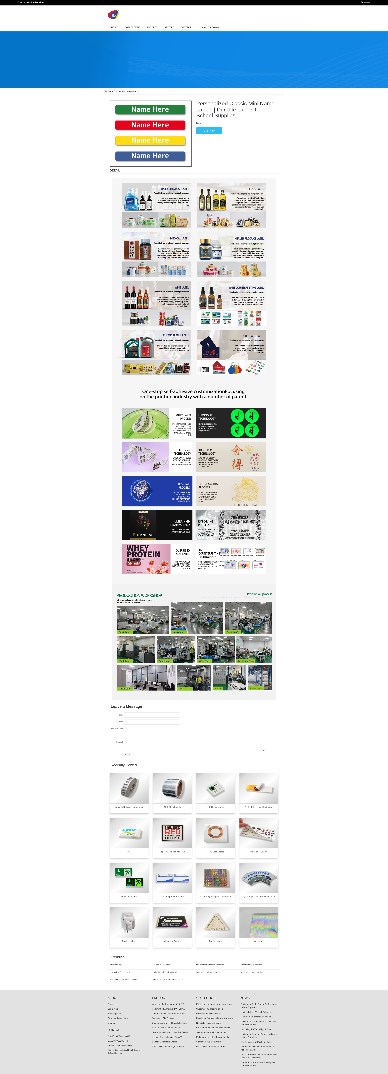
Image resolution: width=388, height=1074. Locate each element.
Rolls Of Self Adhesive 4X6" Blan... (168, 1009)
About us (112, 1004)
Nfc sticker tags (116, 965)
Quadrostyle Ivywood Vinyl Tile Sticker (170, 1032)
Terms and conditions (118, 1018)
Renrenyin (366, 2)
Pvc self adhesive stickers (208, 1013)
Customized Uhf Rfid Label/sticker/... (169, 1023)
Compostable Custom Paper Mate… (169, 1013)
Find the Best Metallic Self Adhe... (257, 1016)
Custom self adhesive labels (209, 1009)
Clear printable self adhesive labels (213, 1027)
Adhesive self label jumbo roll (165, 972)
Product (117, 91)
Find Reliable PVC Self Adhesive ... (257, 1012)
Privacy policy (114, 1013)
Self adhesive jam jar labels (250, 965)
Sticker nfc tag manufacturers (210, 1041)
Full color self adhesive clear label (210, 965)
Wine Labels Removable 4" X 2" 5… (169, 1004)
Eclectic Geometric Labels (164, 1041)
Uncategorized (130, 91)
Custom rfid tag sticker (162, 965)
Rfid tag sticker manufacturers (210, 1046)
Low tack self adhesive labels (122, 972)
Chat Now (209, 130)
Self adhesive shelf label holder (211, 1032)
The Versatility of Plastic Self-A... (256, 1042)
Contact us (113, 1009)
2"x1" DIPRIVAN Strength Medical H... (170, 1046)
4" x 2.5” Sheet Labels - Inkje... (167, 1027)
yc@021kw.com (121, 1041)
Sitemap (111, 1023)
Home (108, 91)
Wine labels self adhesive (206, 972)
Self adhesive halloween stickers (123, 979)
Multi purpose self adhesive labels (212, 1037)
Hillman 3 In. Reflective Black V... (167, 1037)
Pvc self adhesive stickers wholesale (168, 979)
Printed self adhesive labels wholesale (214, 1004)
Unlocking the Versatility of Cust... (257, 1029)
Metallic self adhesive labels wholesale (214, 1018)
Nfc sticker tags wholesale (208, 1023)
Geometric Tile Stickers (163, 1018)
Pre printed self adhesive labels (252, 972)
